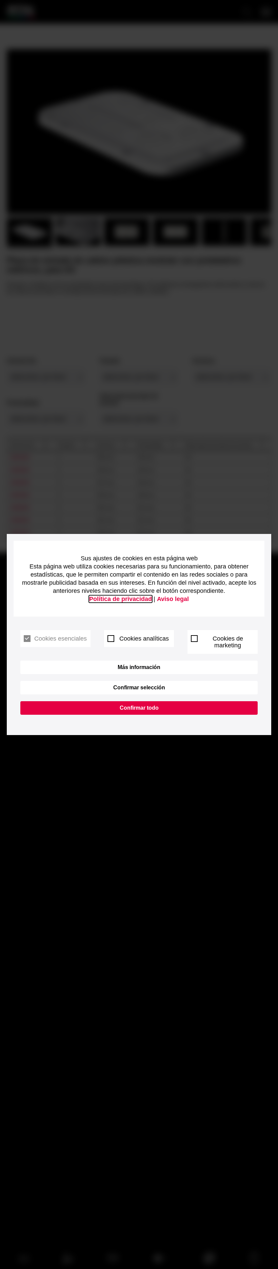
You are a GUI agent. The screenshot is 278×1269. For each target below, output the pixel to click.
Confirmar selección (139, 687)
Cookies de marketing (228, 642)
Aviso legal (173, 599)
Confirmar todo (139, 708)
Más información (139, 667)
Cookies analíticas (144, 638)
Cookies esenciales (60, 638)
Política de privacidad (120, 599)
